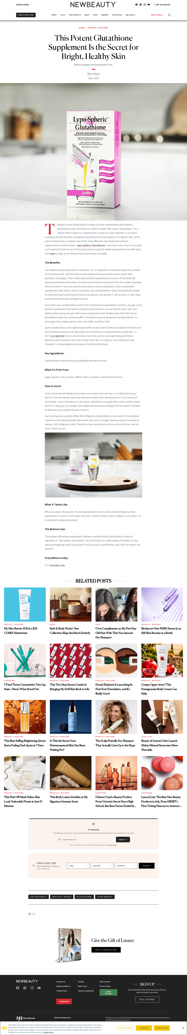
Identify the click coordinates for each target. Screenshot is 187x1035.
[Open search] (169, 15)
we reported (57, 335)
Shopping (9, 680)
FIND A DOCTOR (26, 15)
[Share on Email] (33, 914)
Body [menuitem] (87, 15)
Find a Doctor (105, 982)
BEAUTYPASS (157, 15)
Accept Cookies (162, 1028)
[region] (93, 1028)
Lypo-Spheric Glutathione (91, 245)
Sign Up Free (147, 999)
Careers (81, 982)
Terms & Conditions (86, 991)
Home (82, 28)
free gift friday (61, 897)
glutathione (84, 897)
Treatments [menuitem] (75, 15)
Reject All (143, 1028)
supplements (105, 897)
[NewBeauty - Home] (93, 4)
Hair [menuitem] (95, 15)
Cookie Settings (108, 992)
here (52, 253)
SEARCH (146, 866)
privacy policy (112, 845)
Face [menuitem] (62, 15)
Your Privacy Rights (125, 1028)
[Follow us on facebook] (136, 5)
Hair (98, 624)
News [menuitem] (54, 15)
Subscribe (22, 4)
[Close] (183, 1028)
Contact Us (60, 982)
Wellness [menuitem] (130, 15)
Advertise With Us (63, 986)
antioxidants (38, 897)
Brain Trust (82, 986)
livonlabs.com (57, 565)
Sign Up (122, 839)
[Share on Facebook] (29, 914)
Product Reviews (98, 28)
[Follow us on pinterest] (141, 5)
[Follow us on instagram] (145, 5)
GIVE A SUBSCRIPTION (106, 950)
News (53, 624)
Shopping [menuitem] (117, 15)
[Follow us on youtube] (149, 5)
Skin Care (146, 736)
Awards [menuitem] (105, 15)
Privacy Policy (105, 986)
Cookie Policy (61, 991)
